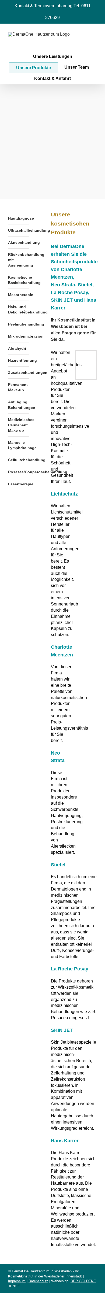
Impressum (17, 1281)
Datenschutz (38, 1281)
